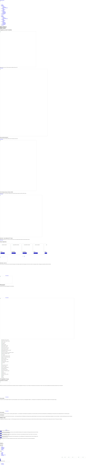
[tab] (43, 431)
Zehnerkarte (4, 9)
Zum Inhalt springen (2, 0)
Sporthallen (4, 11)
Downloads (2, 455)
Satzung (2, 454)
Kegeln (2, 449)
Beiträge (2, 453)
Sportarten (2, 5)
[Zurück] (22, 256)
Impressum (2, 463)
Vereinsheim (2, 21)
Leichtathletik (2, 448)
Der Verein (2, 16)
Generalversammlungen (5, 7)
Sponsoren (2, 14)
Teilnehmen (2, 8)
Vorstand (4, 6)
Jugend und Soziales (3, 13)
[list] (23, 249)
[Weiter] (24, 256)
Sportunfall (4, 24)
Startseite (2, 4)
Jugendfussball (2, 447)
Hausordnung (4, 12)
